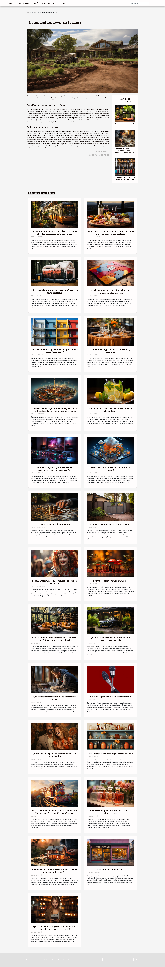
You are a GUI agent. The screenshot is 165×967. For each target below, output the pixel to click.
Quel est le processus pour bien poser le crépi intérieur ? (54, 698)
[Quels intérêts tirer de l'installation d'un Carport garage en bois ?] (110, 620)
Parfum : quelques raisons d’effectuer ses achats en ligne (110, 811)
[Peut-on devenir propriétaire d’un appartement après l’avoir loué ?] (54, 332)
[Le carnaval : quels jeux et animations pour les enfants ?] (54, 563)
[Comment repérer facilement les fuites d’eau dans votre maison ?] (125, 138)
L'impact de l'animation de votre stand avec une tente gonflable (54, 291)
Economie (10, 3)
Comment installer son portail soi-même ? (110, 524)
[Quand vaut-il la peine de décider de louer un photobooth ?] (54, 736)
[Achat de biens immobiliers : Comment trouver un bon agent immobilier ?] (54, 852)
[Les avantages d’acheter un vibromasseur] (110, 679)
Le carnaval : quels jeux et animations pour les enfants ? (54, 582)
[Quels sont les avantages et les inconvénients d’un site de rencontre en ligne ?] (54, 909)
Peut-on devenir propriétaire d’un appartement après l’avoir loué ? (55, 350)
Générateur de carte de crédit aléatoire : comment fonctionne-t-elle (110, 291)
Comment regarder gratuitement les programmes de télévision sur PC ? (54, 468)
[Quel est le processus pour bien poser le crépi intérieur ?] (54, 679)
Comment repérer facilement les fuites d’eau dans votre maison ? (124, 151)
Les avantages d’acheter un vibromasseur (110, 696)
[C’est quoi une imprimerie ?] (110, 852)
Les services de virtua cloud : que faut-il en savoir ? (110, 468)
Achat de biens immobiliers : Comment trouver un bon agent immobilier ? (54, 871)
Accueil (29, 12)
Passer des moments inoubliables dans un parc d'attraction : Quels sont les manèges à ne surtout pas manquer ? (54, 813)
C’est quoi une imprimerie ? (110, 869)
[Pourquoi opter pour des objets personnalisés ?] (110, 736)
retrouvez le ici (83, 116)
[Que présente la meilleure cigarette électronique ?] (125, 167)
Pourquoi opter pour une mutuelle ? (110, 580)
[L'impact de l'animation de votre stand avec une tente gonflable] (54, 273)
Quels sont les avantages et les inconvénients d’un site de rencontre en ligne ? (54, 928)
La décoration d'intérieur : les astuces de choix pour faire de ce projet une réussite (54, 639)
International (23, 3)
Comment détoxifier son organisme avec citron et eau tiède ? (110, 409)
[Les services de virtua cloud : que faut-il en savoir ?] (110, 450)
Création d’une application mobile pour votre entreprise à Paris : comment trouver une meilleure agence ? (55, 411)
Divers (62, 3)
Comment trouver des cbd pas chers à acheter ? (125, 125)
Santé (35, 3)
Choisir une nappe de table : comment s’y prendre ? (110, 350)
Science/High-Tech (49, 3)
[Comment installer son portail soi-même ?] (110, 507)
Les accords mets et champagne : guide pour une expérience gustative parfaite (110, 232)
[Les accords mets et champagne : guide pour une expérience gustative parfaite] (110, 214)
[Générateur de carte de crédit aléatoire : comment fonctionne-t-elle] (110, 273)
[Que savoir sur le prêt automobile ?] (54, 507)
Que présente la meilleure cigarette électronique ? (125, 178)
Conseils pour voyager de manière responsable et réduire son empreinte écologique (54, 232)
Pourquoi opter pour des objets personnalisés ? (110, 753)
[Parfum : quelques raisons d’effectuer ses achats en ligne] (110, 793)
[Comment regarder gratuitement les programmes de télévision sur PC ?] (54, 450)
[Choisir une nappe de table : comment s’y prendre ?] (110, 332)
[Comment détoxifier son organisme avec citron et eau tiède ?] (110, 391)
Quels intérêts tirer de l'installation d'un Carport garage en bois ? (110, 639)
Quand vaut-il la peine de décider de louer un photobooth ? (55, 755)
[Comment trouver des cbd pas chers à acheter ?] (125, 113)
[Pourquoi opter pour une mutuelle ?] (110, 563)
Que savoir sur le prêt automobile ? (54, 524)
